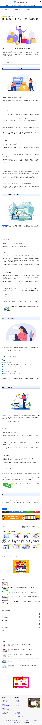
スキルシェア (4, 16)
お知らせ (4, 630)
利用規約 (13, 720)
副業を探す (8, 5)
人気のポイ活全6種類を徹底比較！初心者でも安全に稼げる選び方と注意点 (22, 592)
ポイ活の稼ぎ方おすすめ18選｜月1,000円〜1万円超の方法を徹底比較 (21, 587)
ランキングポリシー (27, 720)
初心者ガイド (20, 5)
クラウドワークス (5, 96)
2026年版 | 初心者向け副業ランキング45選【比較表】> (21, 7)
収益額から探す (5, 700)
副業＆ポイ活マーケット (19, 722)
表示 (7, 62)
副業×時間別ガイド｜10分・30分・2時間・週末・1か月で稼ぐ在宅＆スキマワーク (23, 596)
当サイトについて (8, 720)
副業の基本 (5, 613)
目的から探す (4, 701)
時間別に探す (4, 704)
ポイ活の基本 (5, 620)
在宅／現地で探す (5, 705)
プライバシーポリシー (19, 720)
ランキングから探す (6, 709)
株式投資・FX (18, 701)
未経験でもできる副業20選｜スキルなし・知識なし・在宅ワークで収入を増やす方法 (24, 601)
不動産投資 (18, 700)
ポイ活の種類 (17, 713)
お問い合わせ (33, 5)
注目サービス (5, 627)
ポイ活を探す (14, 5)
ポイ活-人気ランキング (19, 716)
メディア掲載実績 (6, 610)
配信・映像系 (18, 705)
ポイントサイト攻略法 (19, 714)
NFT (16, 704)
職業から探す (4, 708)
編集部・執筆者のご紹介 (6, 714)
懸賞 (16, 708)
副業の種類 (5, 617)
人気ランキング (27, 5)
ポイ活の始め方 (17, 712)
